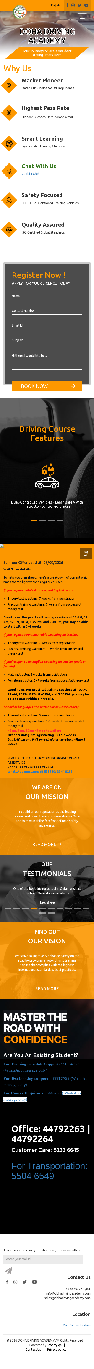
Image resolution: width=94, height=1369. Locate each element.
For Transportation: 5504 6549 (49, 1171)
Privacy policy (56, 1349)
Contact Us (33, 1349)
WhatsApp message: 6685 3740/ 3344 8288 (40, 771)
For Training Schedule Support (31, 1064)
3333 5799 (60, 1078)
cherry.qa (55, 1345)
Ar (58, 5)
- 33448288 (32, 1093)
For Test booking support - (27, 1078)
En (53, 5)
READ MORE (44, 844)
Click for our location (77, 1325)
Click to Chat (30, 174)
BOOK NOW (34, 386)
